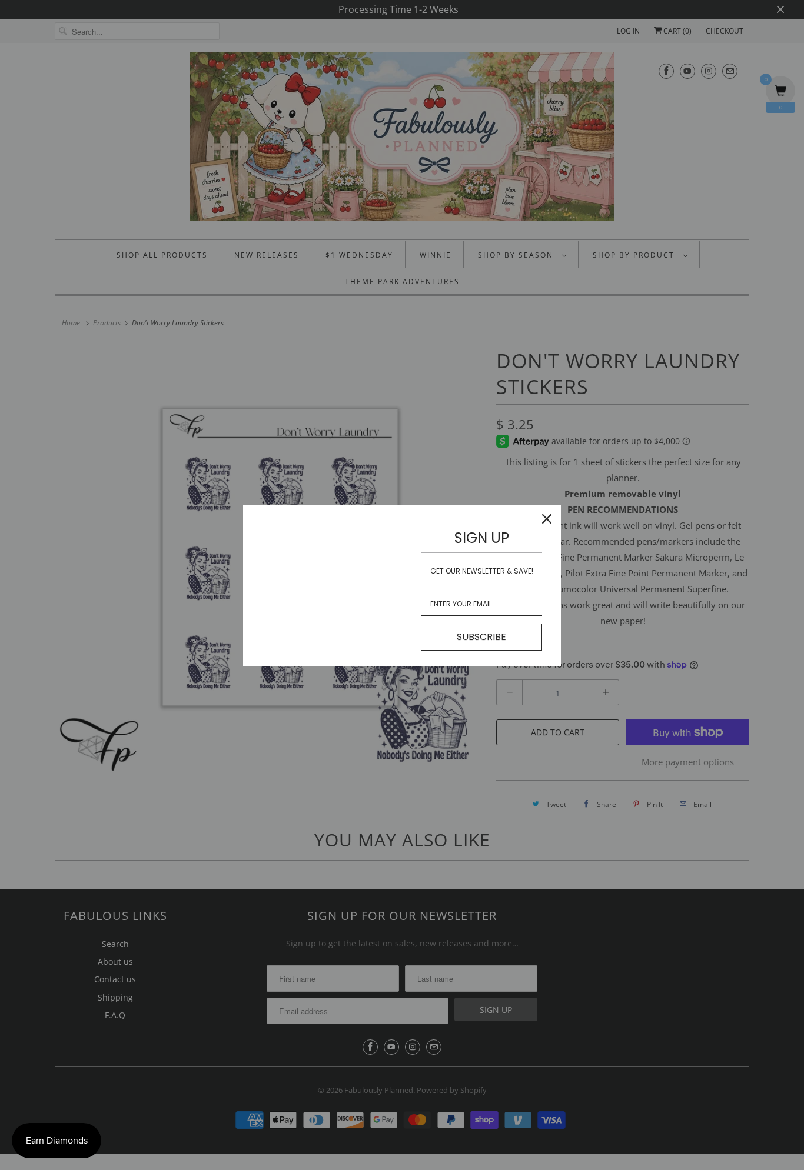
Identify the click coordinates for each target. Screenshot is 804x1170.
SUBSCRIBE (481, 637)
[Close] (547, 519)
